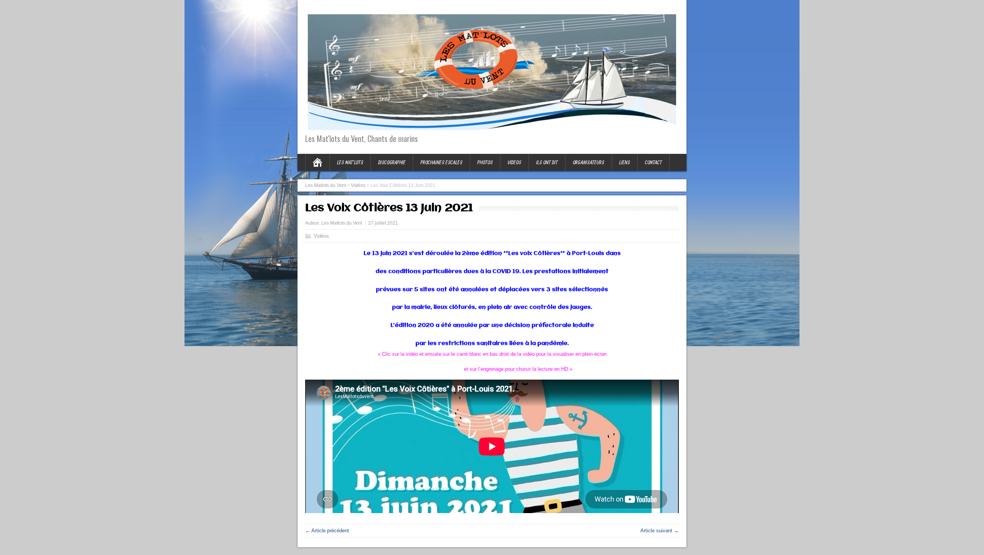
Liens (624, 162)
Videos (514, 162)
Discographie (392, 162)
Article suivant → (659, 530)
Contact (653, 162)
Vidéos (321, 236)
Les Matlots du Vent (341, 223)
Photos (485, 162)
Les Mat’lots (350, 162)
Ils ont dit (547, 162)
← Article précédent (327, 530)
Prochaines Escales (441, 162)
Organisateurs (588, 162)
